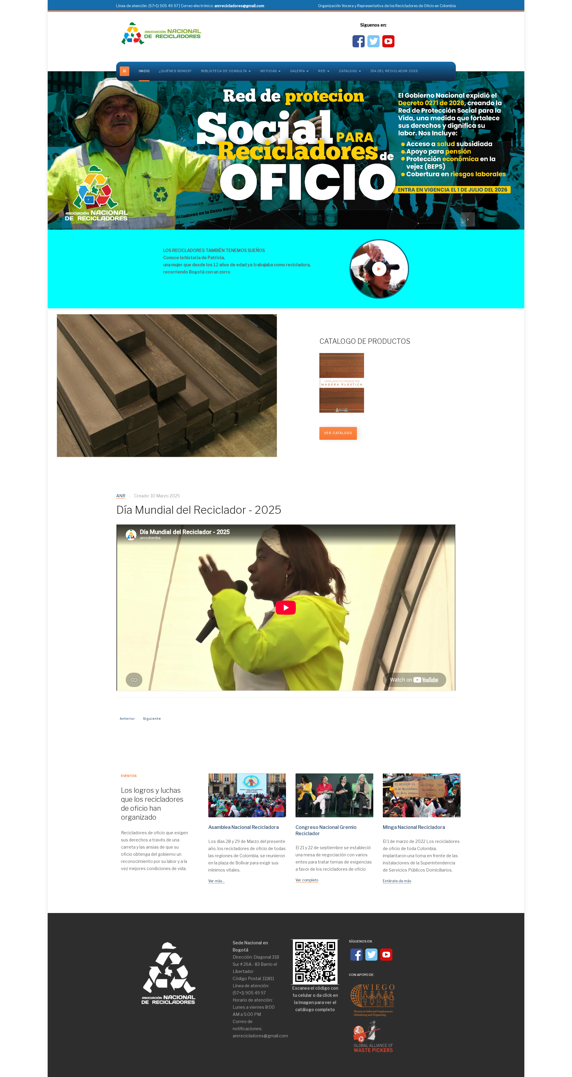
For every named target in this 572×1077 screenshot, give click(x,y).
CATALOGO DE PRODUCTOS (364, 341)
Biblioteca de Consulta (224, 71)
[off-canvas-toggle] (124, 71)
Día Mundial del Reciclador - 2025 (199, 509)
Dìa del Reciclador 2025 (394, 71)
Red (322, 71)
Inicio (144, 71)
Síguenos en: (373, 24)
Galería (297, 71)
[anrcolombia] (161, 33)
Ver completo (307, 880)
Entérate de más (397, 881)
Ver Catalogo (338, 433)
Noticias (268, 71)
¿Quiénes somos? (175, 71)
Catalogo (348, 71)
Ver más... (216, 881)
